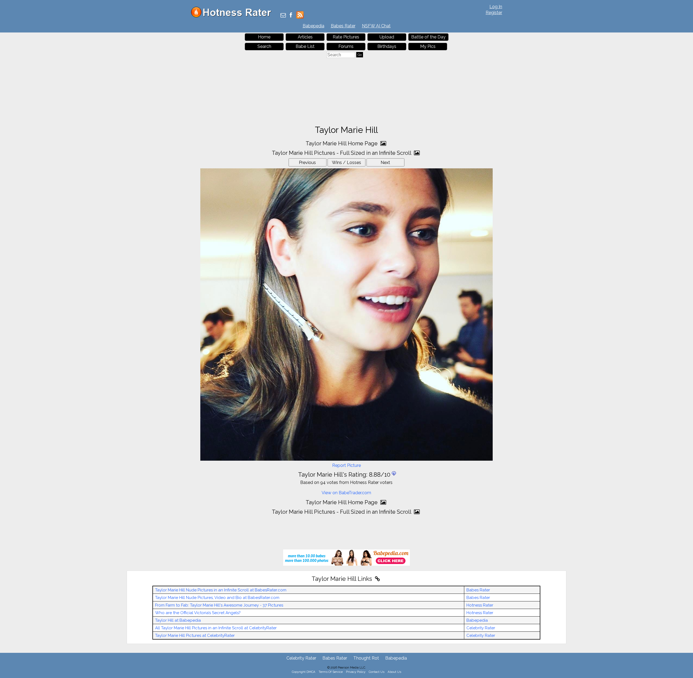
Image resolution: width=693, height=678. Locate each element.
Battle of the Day (428, 37)
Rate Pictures (346, 37)
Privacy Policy (355, 672)
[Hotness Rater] (233, 16)
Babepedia (313, 25)
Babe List (305, 46)
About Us (394, 672)
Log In (495, 6)
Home (264, 37)
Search (264, 46)
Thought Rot (366, 658)
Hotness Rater (479, 605)
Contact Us (376, 672)
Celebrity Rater (480, 627)
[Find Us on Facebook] (290, 15)
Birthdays (386, 46)
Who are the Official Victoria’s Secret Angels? (198, 612)
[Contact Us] (283, 15)
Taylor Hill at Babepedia (178, 620)
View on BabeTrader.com (346, 492)
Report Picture (346, 465)
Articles (305, 37)
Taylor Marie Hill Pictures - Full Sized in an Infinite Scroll (342, 153)
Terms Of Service (331, 672)
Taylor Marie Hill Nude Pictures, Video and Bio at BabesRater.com (217, 597)
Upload (387, 37)
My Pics (428, 46)
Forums (346, 46)
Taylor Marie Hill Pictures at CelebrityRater (195, 635)
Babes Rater (343, 25)
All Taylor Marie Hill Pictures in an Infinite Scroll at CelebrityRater (216, 627)
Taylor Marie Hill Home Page (342, 143)
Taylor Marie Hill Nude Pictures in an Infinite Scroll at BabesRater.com (220, 590)
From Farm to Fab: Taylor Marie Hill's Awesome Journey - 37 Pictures (219, 605)
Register (494, 12)
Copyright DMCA (303, 672)
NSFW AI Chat (376, 25)
